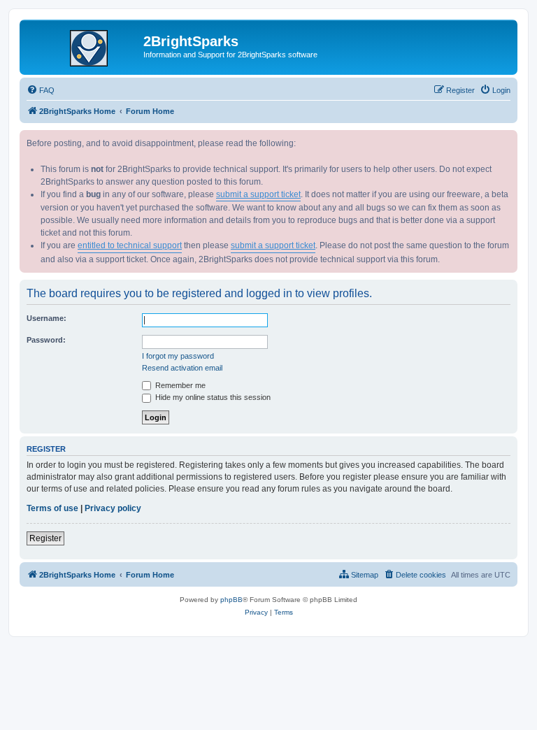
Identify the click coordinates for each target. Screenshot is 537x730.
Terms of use (52, 508)
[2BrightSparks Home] (83, 45)
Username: (46, 318)
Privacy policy (113, 508)
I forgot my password (178, 356)
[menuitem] (41, 90)
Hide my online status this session (212, 397)
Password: (46, 340)
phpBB (231, 599)
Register (45, 538)
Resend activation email (182, 368)
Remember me (179, 385)
